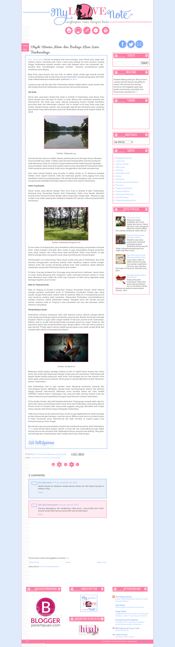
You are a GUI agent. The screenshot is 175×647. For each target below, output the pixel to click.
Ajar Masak (120, 605)
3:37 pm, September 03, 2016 (64, 482)
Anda (30, 429)
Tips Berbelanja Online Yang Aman (136, 276)
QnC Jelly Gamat (45, 482)
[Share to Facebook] (80, 454)
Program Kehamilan (124, 188)
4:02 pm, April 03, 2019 (68, 505)
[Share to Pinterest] (82, 454)
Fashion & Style (122, 164)
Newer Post (34, 562)
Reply (40, 492)
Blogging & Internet (124, 158)
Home (68, 562)
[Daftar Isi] (96, 31)
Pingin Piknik (120, 611)
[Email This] (72, 454)
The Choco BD (143, 641)
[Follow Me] (131, 44)
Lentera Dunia (121, 634)
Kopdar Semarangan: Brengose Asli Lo (136, 236)
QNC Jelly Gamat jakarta (48, 505)
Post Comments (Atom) (49, 566)
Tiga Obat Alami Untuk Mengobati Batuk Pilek (136, 256)
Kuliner (118, 176)
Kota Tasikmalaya (35, 59)
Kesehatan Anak (123, 173)
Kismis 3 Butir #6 (122, 630)
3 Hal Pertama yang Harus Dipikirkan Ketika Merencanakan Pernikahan (129, 623)
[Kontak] (87, 31)
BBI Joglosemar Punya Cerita (127, 628)
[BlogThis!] (75, 454)
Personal (119, 185)
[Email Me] (139, 44)
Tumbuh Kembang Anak (125, 200)
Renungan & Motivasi (124, 194)
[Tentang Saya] (78, 31)
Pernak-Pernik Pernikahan (126, 620)
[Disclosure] (105, 31)
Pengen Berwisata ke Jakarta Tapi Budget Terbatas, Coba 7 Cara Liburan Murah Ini (131, 614)
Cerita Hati (120, 161)
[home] (69, 31)
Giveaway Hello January (125, 637)
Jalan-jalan (35, 458)
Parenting (120, 179)
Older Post (101, 562)
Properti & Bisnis (123, 191)
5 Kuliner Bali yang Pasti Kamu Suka (129, 607)
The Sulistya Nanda (123, 597)
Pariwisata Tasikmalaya (50, 458)
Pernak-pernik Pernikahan (127, 182)
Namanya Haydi (133, 217)
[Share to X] (77, 454)
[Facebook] (123, 44)
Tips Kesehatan (122, 197)
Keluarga (119, 170)
